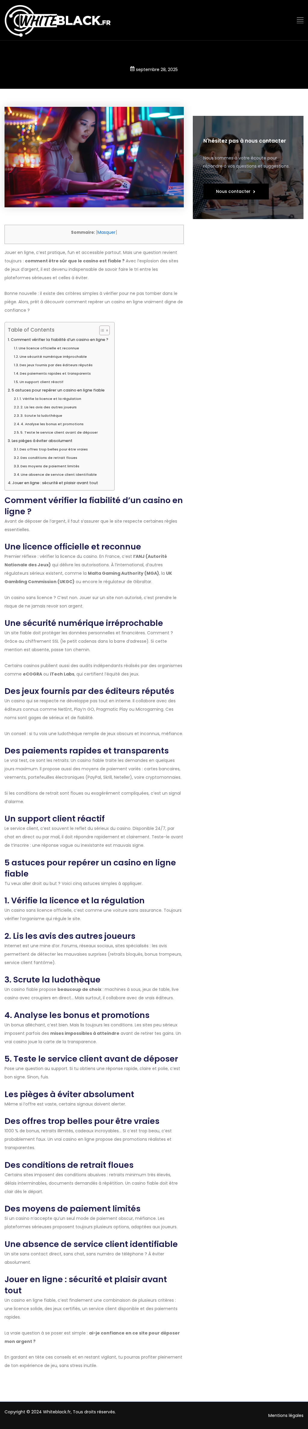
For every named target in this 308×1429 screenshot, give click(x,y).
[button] (300, 21)
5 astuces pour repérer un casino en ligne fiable (58, 390)
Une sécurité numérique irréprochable (53, 356)
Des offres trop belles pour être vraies (54, 449)
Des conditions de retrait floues (48, 457)
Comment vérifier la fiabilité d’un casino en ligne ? (59, 339)
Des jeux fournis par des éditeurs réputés (56, 365)
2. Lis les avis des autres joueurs (48, 407)
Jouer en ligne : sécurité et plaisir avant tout (55, 482)
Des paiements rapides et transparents (55, 373)
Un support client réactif (41, 381)
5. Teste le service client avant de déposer (59, 432)
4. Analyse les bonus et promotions (52, 424)
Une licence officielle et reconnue (49, 348)
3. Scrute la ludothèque (41, 415)
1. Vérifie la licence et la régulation (50, 398)
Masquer (106, 232)
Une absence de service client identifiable (59, 474)
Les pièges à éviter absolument (42, 440)
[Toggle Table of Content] (101, 330)
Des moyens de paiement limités (49, 466)
